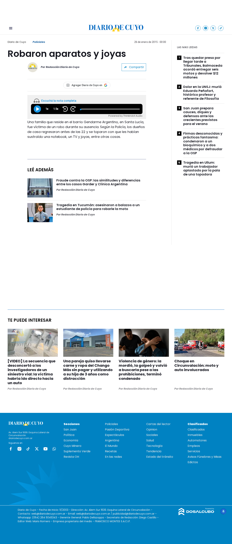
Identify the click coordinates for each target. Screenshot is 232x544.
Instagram (19, 449)
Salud (150, 440)
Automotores (197, 440)
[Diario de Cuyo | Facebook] (198, 28)
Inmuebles (195, 435)
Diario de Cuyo (17, 42)
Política (69, 435)
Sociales (152, 435)
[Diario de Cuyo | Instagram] (205, 28)
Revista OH (71, 457)
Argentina (112, 440)
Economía (71, 440)
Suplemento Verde (77, 451)
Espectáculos (114, 435)
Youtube (45, 449)
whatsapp (54, 449)
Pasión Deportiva (117, 429)
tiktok (28, 449)
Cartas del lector (158, 424)
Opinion (151, 429)
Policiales (39, 42)
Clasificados (196, 429)
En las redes (113, 457)
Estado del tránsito (159, 457)
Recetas (111, 451)
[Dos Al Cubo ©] (196, 514)
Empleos (194, 446)
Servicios (194, 451)
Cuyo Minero (72, 446)
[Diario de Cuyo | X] (213, 28)
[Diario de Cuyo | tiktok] (220, 28)
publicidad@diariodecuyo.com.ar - (135, 513)
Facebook (11, 449)
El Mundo (111, 446)
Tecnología (154, 446)
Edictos (193, 462)
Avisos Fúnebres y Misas (204, 457)
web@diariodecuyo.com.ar (48, 513)
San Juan (70, 429)
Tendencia (153, 451)
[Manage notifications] (223, 511)
